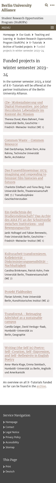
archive (41, 386)
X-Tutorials (35, 42)
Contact (10, 427)
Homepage (9, 34)
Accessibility (12, 442)
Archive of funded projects (18, 46)
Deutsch (10, 471)
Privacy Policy (13, 437)
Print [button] (8, 466)
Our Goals (24, 34)
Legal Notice (12, 432)
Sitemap (10, 447)
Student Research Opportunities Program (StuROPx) (22, 20)
